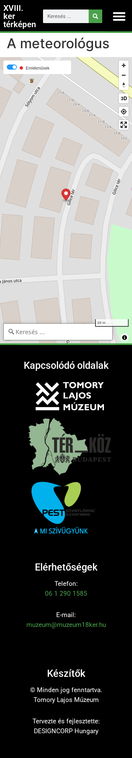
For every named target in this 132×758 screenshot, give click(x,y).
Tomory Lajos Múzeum (66, 700)
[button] (119, 16)
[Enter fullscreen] (124, 125)
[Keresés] (95, 16)
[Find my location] (124, 111)
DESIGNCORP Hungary (66, 731)
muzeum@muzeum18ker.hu (66, 625)
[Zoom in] (124, 65)
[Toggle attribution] (124, 337)
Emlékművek (37, 68)
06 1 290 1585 (66, 593)
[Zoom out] (124, 75)
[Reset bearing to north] (124, 85)
